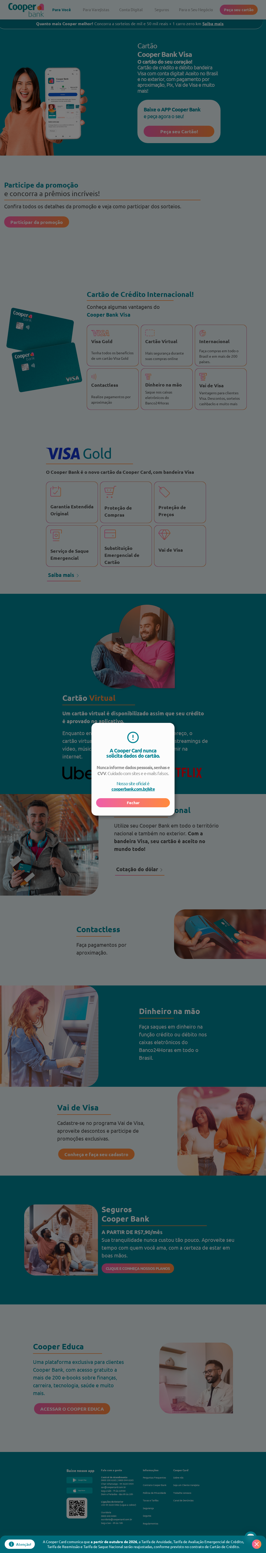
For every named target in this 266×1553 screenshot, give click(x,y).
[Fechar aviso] (256, 1544)
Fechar (133, 802)
